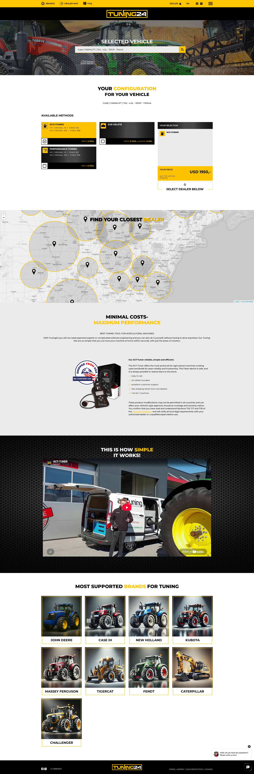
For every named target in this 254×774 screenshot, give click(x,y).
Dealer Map (71, 3)
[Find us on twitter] (201, 3)
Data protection (194, 769)
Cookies (209, 769)
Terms (172, 769)
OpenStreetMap (247, 301)
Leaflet (236, 301)
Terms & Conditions (142, 411)
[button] (158, 283)
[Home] (127, 13)
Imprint (180, 769)
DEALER (174, 3)
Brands (50, 3)
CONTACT (57, 769)
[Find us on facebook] (197, 3)
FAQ (90, 3)
